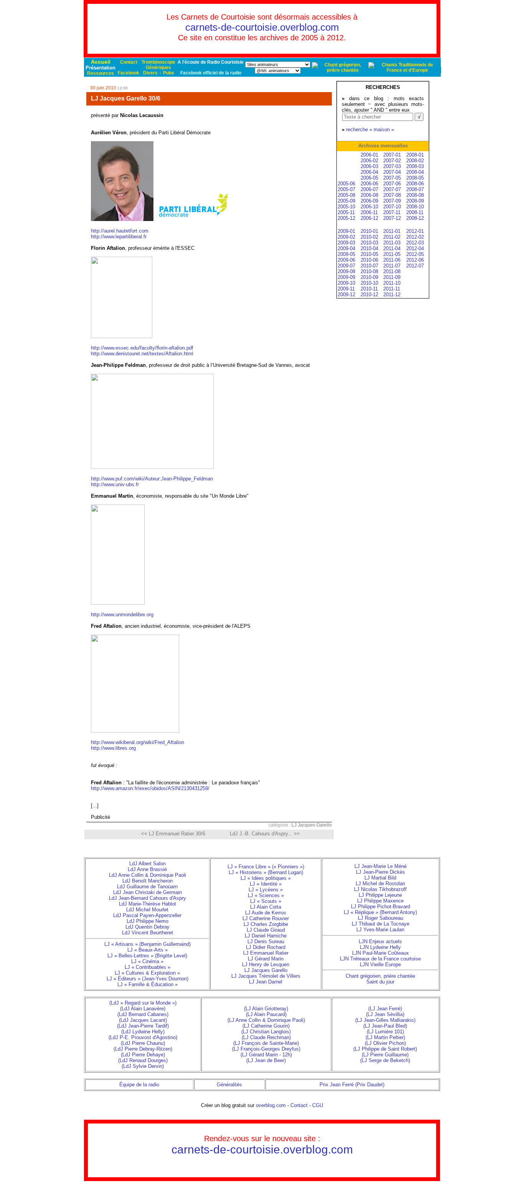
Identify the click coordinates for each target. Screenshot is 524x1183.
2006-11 (369, 212)
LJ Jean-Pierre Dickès (380, 872)
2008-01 (415, 155)
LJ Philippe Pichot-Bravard (380, 906)
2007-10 (392, 207)
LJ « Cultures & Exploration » (147, 973)
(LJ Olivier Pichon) (385, 1043)
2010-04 (369, 248)
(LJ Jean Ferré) (385, 1008)
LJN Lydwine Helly (380, 947)
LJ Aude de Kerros (265, 913)
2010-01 (369, 231)
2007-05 (392, 178)
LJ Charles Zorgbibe (266, 924)
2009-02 (346, 237)
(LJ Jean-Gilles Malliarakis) (385, 1020)
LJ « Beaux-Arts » (147, 950)
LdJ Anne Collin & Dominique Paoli (147, 875)
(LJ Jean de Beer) (266, 1060)
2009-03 (346, 243)
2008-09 (415, 201)
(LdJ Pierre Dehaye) (143, 1055)
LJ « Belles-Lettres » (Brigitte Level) (147, 956)
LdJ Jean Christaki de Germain (147, 892)
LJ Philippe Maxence (380, 901)
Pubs (168, 73)
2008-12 (415, 218)
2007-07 (392, 189)
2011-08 (391, 271)
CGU (317, 1105)
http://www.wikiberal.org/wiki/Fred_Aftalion (137, 742)
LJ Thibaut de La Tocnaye (380, 924)
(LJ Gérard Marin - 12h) (266, 1055)
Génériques (158, 67)
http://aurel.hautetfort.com (119, 231)
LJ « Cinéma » (147, 961)
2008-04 (415, 172)
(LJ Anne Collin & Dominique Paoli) (266, 1020)
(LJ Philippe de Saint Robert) (385, 1049)
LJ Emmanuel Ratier (265, 953)
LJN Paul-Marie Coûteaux (380, 953)
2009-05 (346, 254)
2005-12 (346, 218)
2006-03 (369, 166)
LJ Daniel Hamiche (266, 936)
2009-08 (346, 271)
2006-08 (369, 195)
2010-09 (369, 277)
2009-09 (346, 277)
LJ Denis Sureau (265, 941)
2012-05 (415, 254)
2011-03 (391, 243)
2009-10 (346, 283)
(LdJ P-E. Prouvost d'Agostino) (143, 1037)
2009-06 (346, 260)
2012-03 (415, 243)
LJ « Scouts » (265, 901)
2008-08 (415, 195)
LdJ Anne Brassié (147, 869)
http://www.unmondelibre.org (122, 614)
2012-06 (415, 260)
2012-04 (415, 248)
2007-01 (392, 155)
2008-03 (415, 166)
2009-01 (346, 231)
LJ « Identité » (266, 884)
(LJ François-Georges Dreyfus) (266, 1049)
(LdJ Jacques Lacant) (143, 1020)
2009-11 (346, 289)
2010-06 (369, 260)
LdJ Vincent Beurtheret (147, 933)
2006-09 (369, 201)
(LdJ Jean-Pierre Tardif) (143, 1026)
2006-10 (369, 207)
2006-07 (369, 189)
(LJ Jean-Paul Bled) (385, 1026)
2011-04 (391, 248)
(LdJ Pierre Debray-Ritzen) (143, 1049)
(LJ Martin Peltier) (385, 1037)
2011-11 (391, 289)
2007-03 (392, 166)
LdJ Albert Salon (147, 863)
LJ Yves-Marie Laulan (380, 929)
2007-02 (392, 160)
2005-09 (346, 201)
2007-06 (392, 183)
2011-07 (391, 266)
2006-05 (369, 178)
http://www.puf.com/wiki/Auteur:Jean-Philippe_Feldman (152, 479)
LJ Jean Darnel (265, 982)
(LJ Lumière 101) (385, 1032)
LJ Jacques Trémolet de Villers (265, 976)
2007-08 (392, 195)
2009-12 (346, 294)
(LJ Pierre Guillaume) (385, 1055)
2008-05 (415, 178)
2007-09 (392, 201)
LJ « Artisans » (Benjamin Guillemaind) (147, 944)
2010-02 (369, 237)
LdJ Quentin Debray (147, 927)
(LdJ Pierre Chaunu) (143, 1043)
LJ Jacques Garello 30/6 (125, 98)
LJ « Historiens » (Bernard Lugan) (266, 872)
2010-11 (369, 289)
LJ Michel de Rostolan (380, 883)
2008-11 (414, 212)
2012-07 (415, 266)
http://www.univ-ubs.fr (115, 484)
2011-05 (391, 254)
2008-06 (415, 183)
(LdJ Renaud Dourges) (143, 1060)
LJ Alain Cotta (265, 907)
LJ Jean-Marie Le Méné (380, 866)
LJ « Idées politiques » (266, 878)
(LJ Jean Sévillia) (385, 1014)
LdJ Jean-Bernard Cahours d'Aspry (147, 898)
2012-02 (415, 237)
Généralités (229, 1084)
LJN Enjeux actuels (380, 941)
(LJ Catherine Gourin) (266, 1026)
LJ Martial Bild (380, 878)
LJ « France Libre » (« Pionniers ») (265, 867)
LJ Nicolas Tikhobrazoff (380, 889)
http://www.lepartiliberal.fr (119, 236)
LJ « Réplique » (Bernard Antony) (380, 912)
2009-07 (346, 266)
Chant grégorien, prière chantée (380, 976)
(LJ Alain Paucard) (266, 1014)
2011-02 (391, 237)
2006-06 (369, 183)
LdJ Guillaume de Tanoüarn (147, 886)
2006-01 (369, 155)
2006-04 (369, 172)
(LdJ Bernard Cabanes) (142, 1014)
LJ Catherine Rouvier (265, 918)
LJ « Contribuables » (147, 967)
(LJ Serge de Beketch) (385, 1060)
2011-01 (391, 231)
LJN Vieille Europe (380, 964)
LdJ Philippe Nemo (147, 921)
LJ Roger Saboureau (380, 918)
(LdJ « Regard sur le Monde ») (142, 1003)
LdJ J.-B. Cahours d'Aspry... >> (265, 834)
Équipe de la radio (139, 1084)
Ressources (100, 73)
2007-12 (392, 218)
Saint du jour (380, 982)
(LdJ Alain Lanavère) (142, 1008)
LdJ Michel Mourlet (147, 909)
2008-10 (415, 207)
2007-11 (391, 212)
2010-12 (369, 294)
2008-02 (415, 160)
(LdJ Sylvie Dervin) (143, 1066)
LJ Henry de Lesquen (265, 964)
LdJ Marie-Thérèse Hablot (147, 904)
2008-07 (415, 189)
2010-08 (369, 271)
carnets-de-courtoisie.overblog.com (262, 27)
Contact (128, 62)
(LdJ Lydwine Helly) (143, 1032)
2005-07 (346, 189)
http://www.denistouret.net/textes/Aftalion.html (142, 353)
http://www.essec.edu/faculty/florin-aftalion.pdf (142, 348)
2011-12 (391, 294)
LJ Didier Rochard (265, 947)
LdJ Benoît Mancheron (147, 881)
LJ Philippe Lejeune (380, 895)
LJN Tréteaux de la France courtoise (380, 959)
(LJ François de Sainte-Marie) (266, 1043)
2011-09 (391, 277)
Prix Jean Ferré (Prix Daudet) (352, 1084)
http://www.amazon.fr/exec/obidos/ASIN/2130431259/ (150, 788)
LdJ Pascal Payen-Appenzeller (147, 915)
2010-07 (369, 266)
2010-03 (369, 243)
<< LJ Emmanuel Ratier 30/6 (173, 834)
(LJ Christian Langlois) (266, 1032)
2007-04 (392, 172)
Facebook (128, 73)
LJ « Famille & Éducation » (147, 984)
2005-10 (346, 207)
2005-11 (346, 212)
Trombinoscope (158, 62)
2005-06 (346, 183)
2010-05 (369, 254)
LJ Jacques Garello (312, 825)
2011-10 (391, 283)
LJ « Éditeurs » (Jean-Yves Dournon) (147, 979)
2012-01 (415, 231)
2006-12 (369, 218)
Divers (150, 73)
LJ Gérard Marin (265, 959)
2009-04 (346, 248)
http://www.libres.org (113, 748)
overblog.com (271, 1105)
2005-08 (346, 195)
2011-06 (391, 260)
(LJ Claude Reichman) (266, 1037)
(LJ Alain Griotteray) (266, 1008)
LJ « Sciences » (266, 895)
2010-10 (369, 283)
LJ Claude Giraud (266, 930)
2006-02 (369, 160)
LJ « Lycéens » (266, 890)
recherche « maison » (370, 129)
